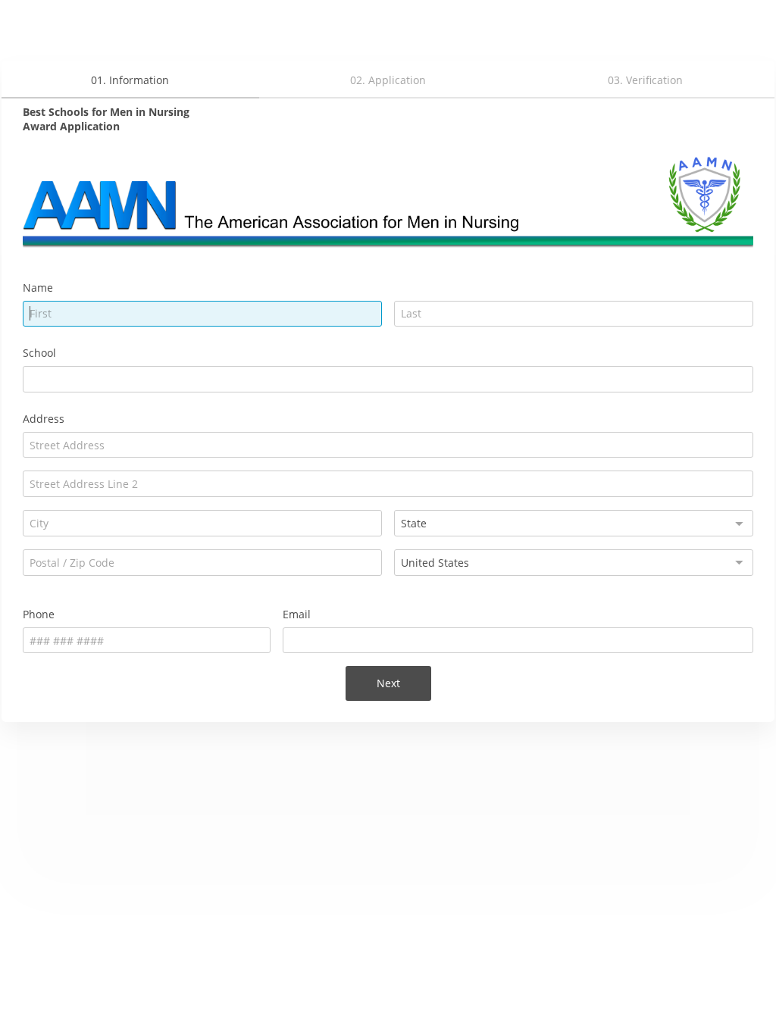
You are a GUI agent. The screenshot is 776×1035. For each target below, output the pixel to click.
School (39, 353)
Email (297, 614)
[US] (573, 562)
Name (38, 287)
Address (43, 418)
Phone (39, 614)
